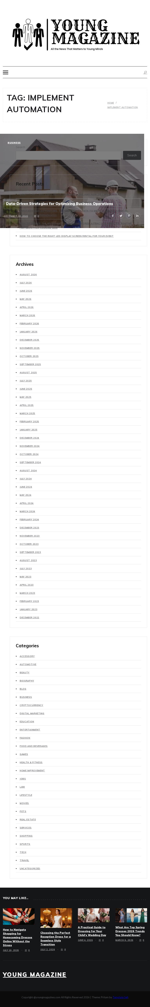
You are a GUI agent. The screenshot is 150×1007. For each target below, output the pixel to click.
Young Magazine (34, 974)
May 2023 (25, 576)
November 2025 (30, 348)
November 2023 (30, 536)
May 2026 (25, 299)
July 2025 (26, 380)
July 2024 (26, 478)
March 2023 (27, 593)
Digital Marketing (32, 713)
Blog (23, 689)
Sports (25, 844)
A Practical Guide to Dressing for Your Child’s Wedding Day (92, 931)
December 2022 (29, 617)
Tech (23, 852)
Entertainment (30, 729)
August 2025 (28, 372)
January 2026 (28, 331)
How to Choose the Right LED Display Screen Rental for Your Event (67, 236)
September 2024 (30, 462)
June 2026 (26, 291)
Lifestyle (26, 795)
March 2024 (27, 511)
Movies (24, 803)
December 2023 (29, 527)
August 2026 (28, 274)
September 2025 (30, 364)
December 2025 (29, 340)
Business (14, 142)
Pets (23, 811)
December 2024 (29, 438)
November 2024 (30, 446)
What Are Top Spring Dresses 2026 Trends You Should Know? (130, 931)
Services (26, 827)
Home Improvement (32, 770)
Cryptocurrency (31, 705)
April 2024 (27, 503)
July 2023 (26, 568)
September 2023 (30, 552)
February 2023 (29, 601)
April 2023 (27, 585)
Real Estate (28, 819)
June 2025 (26, 389)
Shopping (26, 836)
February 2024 (29, 519)
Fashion (25, 738)
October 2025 (29, 356)
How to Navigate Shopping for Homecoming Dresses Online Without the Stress (17, 937)
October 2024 (29, 454)
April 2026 (27, 307)
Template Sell (120, 997)
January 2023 (28, 609)
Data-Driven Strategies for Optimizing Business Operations (59, 203)
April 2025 (27, 405)
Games (24, 754)
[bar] (5, 72)
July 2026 (26, 282)
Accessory (27, 656)
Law (22, 787)
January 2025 (28, 429)
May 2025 (25, 397)
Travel (24, 860)
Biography (27, 680)
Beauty (24, 672)
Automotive (28, 664)
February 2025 (29, 421)
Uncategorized (30, 868)
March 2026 (27, 315)
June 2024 (26, 487)
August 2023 (28, 560)
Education (27, 721)
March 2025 (27, 413)
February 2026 (29, 323)
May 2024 (25, 495)
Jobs (23, 778)
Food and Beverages (34, 746)
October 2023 (29, 544)
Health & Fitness (31, 762)
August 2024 (28, 470)
